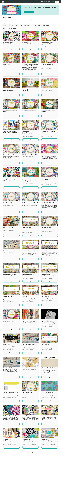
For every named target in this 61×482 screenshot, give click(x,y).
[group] (27, 27)
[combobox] (26, 20)
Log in (57, 1)
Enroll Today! (29, 12)
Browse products (44, 1)
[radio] (6, 25)
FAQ (49, 1)
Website (53, 1)
